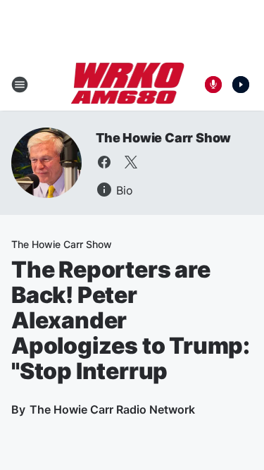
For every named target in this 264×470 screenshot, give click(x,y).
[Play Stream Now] (240, 84)
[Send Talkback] (213, 84)
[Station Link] (127, 84)
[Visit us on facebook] (104, 162)
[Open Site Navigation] (19, 84)
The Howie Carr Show (163, 137)
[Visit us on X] (130, 162)
